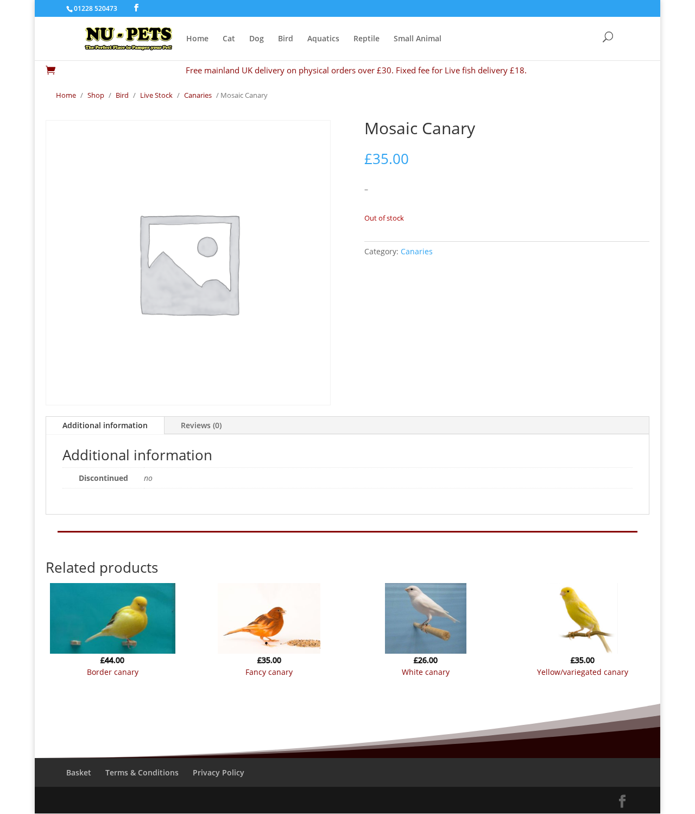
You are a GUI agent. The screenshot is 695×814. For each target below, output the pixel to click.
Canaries (198, 95)
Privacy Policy (218, 772)
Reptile (366, 39)
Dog (256, 39)
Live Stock (156, 95)
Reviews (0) (201, 425)
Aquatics (323, 39)
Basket (78, 772)
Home (197, 39)
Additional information (105, 425)
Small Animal (417, 39)
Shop (95, 95)
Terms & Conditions (142, 772)
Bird (285, 39)
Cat (229, 39)
